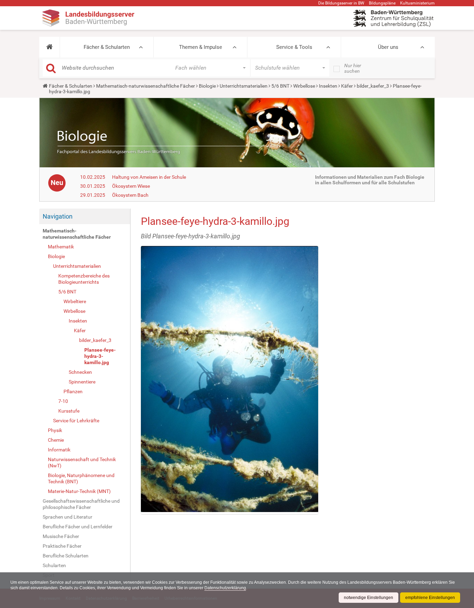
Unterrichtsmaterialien (244, 86)
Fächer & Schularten (107, 47)
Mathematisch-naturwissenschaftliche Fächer (145, 86)
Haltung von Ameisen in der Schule (149, 177)
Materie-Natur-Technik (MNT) (79, 491)
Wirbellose (304, 86)
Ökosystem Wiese (131, 186)
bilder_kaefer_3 (373, 86)
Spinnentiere (82, 382)
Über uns (388, 47)
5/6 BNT (280, 86)
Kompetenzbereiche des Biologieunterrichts (84, 279)
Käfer (347, 86)
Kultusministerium (417, 3)
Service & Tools (294, 47)
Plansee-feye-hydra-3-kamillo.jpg (100, 356)
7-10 (63, 401)
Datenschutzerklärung (225, 587)
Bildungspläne (382, 3)
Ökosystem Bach (130, 195)
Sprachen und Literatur (67, 517)
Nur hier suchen (352, 68)
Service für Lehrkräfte (76, 420)
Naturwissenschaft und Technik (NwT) (82, 462)
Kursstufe (68, 411)
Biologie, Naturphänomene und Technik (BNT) (81, 478)
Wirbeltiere (75, 301)
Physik (55, 430)
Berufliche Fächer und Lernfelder (77, 526)
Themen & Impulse (200, 47)
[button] (49, 47)
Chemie (56, 440)
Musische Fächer (61, 536)
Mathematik (61, 246)
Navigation (58, 216)
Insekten (328, 86)
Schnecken (80, 372)
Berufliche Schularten (65, 555)
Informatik (59, 449)
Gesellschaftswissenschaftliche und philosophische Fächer (81, 504)
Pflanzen (73, 391)
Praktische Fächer (62, 546)
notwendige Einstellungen (368, 597)
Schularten (54, 565)
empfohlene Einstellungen (430, 597)
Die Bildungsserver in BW (341, 3)
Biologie (207, 86)
